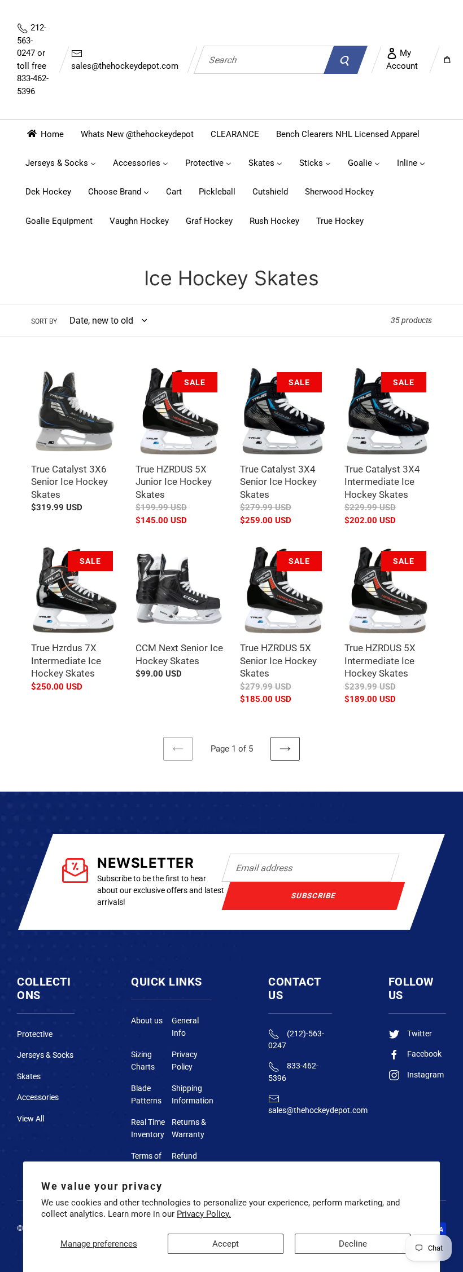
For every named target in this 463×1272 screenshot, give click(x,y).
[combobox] (264, 60)
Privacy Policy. (204, 1214)
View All (30, 1118)
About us (147, 1020)
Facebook (423, 1053)
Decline (353, 1244)
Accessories (38, 1097)
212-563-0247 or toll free (33, 59)
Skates (29, 1076)
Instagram (424, 1074)
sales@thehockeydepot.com (124, 66)
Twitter (418, 1033)
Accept (225, 1244)
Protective (35, 1034)
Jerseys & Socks (45, 1054)
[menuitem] (44, 134)
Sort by (44, 321)
